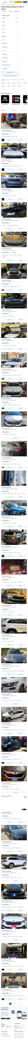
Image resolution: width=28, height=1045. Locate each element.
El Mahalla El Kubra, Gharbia (8, 729)
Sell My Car (19, 2)
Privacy (15, 1029)
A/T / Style (16, 225)
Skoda (13, 136)
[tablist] (14, 79)
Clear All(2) (16, 11)
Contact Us (16, 1026)
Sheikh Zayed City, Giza (8, 789)
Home (15, 1025)
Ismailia (5, 316)
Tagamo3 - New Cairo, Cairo (8, 375)
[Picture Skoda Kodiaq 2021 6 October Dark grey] (14, 655)
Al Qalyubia (5, 700)
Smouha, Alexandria (7, 136)
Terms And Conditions (18, 1028)
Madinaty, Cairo (6, 523)
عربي (12, 2)
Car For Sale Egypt (4, 1033)
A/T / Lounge (19, 255)
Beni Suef (5, 611)
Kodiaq (16, 136)
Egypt (9, 1026)
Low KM (21, 936)
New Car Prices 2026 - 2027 (10, 75)
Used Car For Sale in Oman (19, 1037)
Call (21, 139)
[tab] (3, 79)
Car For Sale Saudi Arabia (5, 1036)
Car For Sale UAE (4, 1034)
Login (25, 2)
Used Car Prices (10, 72)
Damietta (5, 936)
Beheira (5, 225)
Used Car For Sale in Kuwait (19, 1033)
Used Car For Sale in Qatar (19, 1036)
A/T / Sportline (19, 582)
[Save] (25, 115)
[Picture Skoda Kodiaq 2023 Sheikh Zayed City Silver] (14, 773)
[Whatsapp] (9, 140)
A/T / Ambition (18, 700)
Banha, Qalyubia (6, 877)
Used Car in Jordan (17, 1034)
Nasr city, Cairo (6, 255)
